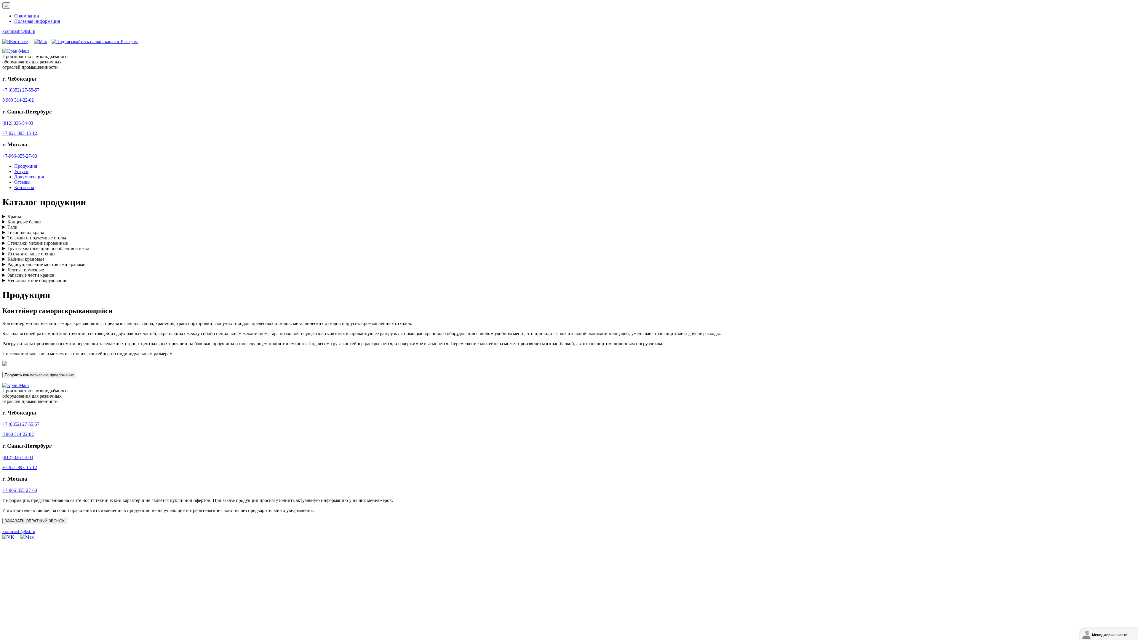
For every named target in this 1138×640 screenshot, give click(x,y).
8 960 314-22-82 (18, 100)
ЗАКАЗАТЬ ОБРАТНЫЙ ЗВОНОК (35, 521)
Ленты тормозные (25, 269)
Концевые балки (24, 221)
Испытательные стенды (31, 253)
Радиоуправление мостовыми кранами (46, 264)
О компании (26, 15)
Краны (14, 216)
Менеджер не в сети (1109, 635)
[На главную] (15, 51)
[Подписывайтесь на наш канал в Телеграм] (95, 41)
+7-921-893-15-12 (19, 133)
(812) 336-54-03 (17, 123)
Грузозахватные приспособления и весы (48, 248)
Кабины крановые (25, 259)
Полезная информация (37, 21)
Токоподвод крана (25, 232)
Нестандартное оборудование (37, 280)
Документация (29, 176)
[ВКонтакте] (15, 41)
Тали (12, 227)
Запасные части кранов (31, 275)
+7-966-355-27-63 (19, 156)
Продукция (25, 166)
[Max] (40, 41)
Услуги (21, 171)
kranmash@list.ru (18, 31)
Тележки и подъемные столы (36, 237)
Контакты (24, 187)
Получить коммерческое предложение (39, 375)
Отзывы (22, 182)
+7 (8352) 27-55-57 (20, 89)
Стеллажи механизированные (37, 243)
